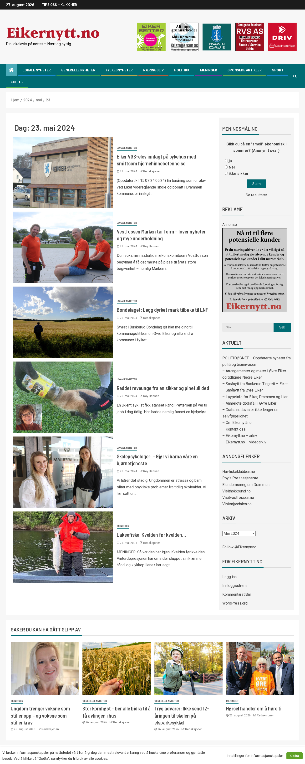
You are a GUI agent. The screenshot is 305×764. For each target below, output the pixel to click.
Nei (232, 167)
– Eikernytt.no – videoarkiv (244, 442)
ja (230, 161)
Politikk (181, 70)
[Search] (295, 76)
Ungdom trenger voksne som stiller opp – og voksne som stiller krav (40, 715)
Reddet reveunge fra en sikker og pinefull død (163, 388)
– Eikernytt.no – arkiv (239, 435)
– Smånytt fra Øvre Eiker (242, 390)
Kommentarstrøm (236, 594)
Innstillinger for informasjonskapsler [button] (255, 756)
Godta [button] (294, 756)
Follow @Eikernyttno (239, 547)
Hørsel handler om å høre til (254, 708)
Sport (278, 70)
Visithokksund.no (236, 491)
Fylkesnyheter (119, 70)
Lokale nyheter (37, 70)
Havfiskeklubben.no (238, 471)
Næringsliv (153, 70)
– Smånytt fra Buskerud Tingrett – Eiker (255, 384)
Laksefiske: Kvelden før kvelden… (151, 534)
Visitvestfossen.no (238, 497)
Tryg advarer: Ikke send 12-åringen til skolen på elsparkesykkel (181, 715)
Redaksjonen (152, 171)
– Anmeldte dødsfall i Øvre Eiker (249, 403)
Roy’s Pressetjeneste (240, 478)
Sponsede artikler (245, 70)
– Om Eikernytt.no (237, 422)
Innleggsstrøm (234, 585)
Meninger (208, 70)
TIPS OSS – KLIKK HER (59, 5)
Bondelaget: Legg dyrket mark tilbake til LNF (162, 310)
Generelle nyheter (78, 70)
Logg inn (229, 577)
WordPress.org (235, 603)
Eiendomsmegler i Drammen (245, 484)
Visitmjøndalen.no (237, 504)
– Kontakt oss (234, 429)
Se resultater (256, 195)
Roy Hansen (151, 246)
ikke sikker (239, 173)
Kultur (17, 82)
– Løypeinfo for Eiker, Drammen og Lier (255, 397)
